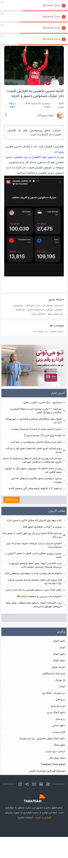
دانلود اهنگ (59, 745)
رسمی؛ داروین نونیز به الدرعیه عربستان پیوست (36, 429)
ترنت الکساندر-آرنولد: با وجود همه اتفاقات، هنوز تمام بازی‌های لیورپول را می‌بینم (34, 604)
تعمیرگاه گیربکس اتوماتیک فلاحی (47, 771)
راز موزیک (60, 680)
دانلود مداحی (58, 725)
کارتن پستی (58, 732)
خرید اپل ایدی (58, 706)
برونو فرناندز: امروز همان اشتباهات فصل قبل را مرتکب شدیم (33, 450)
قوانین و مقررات (42, 817)
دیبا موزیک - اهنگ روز (53, 693)
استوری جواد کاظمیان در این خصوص (35, 157)
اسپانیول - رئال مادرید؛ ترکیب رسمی (42, 402)
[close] (2, 2)
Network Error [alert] (51, 6)
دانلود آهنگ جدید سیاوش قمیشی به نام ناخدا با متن (33, 590)
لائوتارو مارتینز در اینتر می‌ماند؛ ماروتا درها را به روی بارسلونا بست (34, 545)
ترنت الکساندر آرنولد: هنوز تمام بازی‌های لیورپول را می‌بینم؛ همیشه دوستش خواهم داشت (35, 565)
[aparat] (48, 784)
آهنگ (62, 647)
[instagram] (20, 784)
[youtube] (34, 784)
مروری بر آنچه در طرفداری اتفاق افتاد (42, 527)
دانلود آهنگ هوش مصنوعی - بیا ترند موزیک (42, 738)
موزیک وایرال (58, 667)
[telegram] (27, 784)
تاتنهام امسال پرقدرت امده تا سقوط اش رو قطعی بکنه (33, 573)
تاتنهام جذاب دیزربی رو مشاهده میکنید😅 (39, 596)
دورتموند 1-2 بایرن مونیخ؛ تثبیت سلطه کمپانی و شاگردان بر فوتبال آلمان (36, 410)
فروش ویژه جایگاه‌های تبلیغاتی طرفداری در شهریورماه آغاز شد (33, 420)
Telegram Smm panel (53, 764)
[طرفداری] (34, 798)
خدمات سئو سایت (55, 751)
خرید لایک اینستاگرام (54, 673)
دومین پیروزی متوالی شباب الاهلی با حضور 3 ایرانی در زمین (33, 555)
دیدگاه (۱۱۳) (12, 105)
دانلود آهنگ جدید (56, 712)
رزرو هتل (60, 699)
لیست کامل (12, 499)
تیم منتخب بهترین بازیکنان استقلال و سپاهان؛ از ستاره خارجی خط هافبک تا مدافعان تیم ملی (32, 460)
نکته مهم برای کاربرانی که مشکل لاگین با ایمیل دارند (34, 520)
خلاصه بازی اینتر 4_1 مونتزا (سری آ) (43, 435)
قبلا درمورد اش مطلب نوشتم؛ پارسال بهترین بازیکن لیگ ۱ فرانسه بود (35, 581)
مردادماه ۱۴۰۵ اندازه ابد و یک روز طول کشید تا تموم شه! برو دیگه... (32, 535)
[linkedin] (41, 784)
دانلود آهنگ (59, 641)
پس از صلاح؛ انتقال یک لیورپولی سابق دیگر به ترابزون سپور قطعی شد (33, 470)
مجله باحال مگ (57, 758)
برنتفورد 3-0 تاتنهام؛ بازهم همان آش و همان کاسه (35, 488)
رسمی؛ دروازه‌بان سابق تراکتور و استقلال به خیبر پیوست (36, 480)
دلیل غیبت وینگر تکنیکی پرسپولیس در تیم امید (36, 442)
